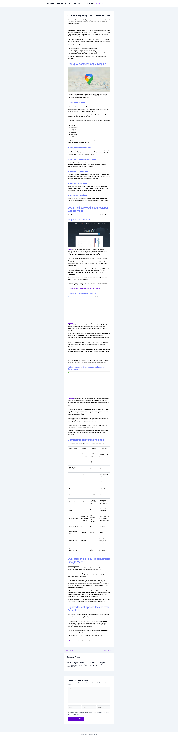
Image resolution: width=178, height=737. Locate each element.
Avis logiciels (89, 3)
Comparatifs (99, 3)
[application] (83, 3)
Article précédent (69, 650)
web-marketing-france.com (58, 3)
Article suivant (109, 650)
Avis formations (78, 3)
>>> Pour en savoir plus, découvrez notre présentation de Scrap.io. (84, 288)
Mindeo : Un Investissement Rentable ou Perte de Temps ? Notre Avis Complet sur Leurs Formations (77, 664)
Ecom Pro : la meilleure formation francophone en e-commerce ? (99, 664)
